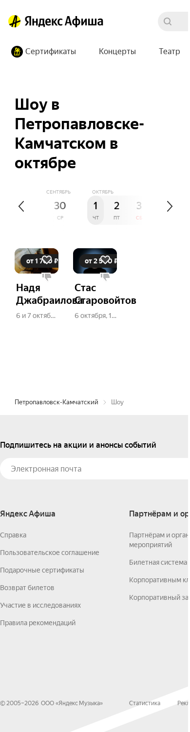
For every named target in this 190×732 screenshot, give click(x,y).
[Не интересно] (47, 277)
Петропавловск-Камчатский (56, 402)
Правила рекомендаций (38, 623)
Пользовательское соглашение (49, 552)
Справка (13, 535)
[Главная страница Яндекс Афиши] (14, 21)
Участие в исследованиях (40, 605)
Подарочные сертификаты (42, 570)
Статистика (144, 703)
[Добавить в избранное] (47, 260)
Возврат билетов (27, 588)
